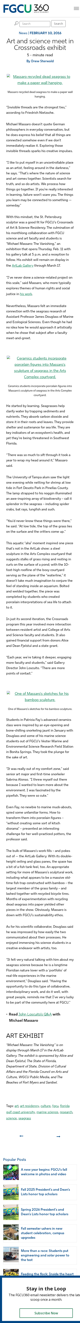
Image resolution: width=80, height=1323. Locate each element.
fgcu (55, 1106)
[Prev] (21, 1138)
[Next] (59, 1138)
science (11, 1118)
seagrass (24, 1118)
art (16, 1106)
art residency (29, 1106)
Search (58, 24)
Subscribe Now (46, 1313)
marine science (47, 1112)
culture (46, 1106)
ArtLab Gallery (22, 265)
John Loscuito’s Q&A (35, 1015)
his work (26, 294)
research (66, 1112)
